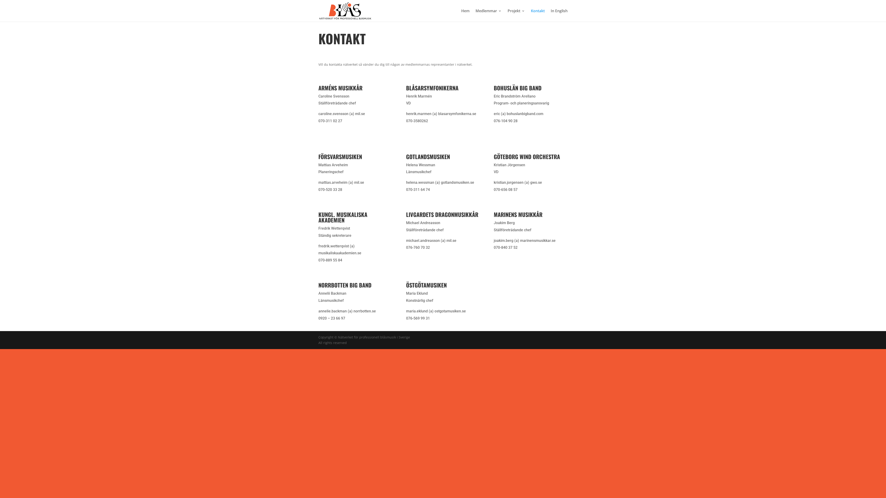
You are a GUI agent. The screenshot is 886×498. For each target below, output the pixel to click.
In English (559, 11)
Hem (465, 11)
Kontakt (538, 11)
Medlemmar (486, 11)
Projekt (514, 11)
